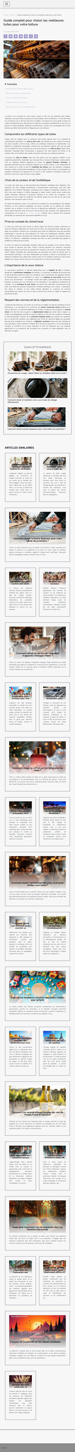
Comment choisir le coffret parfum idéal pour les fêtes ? (37, 769)
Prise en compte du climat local (16, 98)
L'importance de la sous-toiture (16, 102)
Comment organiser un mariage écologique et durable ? (54, 927)
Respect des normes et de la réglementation (20, 107)
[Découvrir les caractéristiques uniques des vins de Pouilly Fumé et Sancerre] (37, 1101)
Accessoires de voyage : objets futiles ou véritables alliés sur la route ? (37, 373)
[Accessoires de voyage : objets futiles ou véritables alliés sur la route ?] (37, 361)
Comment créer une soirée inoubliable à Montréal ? (54, 811)
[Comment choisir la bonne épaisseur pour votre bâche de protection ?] (37, 417)
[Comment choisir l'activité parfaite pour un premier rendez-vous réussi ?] (37, 872)
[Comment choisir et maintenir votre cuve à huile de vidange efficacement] (37, 388)
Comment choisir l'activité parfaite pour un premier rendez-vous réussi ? (37, 884)
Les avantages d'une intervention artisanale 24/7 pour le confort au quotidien (20, 813)
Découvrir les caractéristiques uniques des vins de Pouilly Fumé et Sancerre (37, 1113)
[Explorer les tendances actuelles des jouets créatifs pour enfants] (37, 987)
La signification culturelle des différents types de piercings (54, 1156)
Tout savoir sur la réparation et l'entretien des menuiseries (20, 1271)
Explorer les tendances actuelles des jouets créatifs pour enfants (37, 999)
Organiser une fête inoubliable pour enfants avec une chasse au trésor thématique (20, 698)
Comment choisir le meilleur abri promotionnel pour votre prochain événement (20, 1043)
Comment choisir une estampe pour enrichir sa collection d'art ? (20, 927)
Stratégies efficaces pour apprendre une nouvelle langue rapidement (20, 1156)
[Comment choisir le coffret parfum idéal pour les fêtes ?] (37, 757)
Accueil (6, 15)
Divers (13, 15)
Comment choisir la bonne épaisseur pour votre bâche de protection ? (37, 429)
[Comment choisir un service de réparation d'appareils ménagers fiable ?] (37, 642)
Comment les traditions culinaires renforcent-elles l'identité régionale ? (20, 584)
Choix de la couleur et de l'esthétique (18, 93)
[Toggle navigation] (7, 4)
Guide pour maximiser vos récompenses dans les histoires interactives (37, 1228)
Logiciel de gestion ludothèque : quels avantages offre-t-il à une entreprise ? (54, 1271)
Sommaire (12, 84)
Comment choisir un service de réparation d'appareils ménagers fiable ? (37, 654)
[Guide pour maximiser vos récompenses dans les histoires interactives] (37, 1216)
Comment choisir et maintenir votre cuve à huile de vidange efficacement (32, 401)
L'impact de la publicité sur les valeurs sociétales (35, 1341)
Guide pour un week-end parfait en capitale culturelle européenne (54, 1043)
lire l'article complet (33, 213)
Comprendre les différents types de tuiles (19, 89)
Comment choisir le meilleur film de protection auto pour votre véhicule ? (54, 698)
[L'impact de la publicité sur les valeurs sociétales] (37, 1331)
